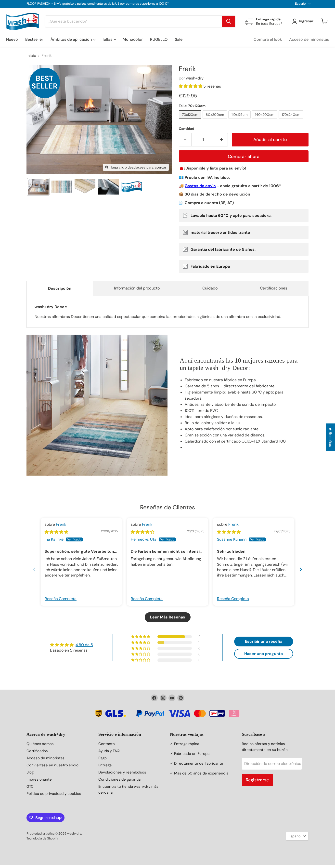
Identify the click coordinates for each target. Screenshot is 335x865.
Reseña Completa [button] (61, 598)
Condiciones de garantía (119, 779)
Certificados (37, 750)
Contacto (106, 743)
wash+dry (195, 78)
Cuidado (210, 288)
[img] (56, 532)
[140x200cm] (265, 119)
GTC (30, 786)
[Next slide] (301, 569)
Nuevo (12, 39)
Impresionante (39, 779)
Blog (30, 772)
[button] (38, 186)
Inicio (31, 55)
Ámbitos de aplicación (72, 39)
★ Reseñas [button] (330, 437)
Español (301, 3)
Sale (178, 39)
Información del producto (137, 288)
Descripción (59, 288)
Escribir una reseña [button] (263, 641)
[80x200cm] (215, 119)
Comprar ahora (243, 156)
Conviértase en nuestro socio (52, 765)
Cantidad (186, 129)
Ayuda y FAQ (109, 750)
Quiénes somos (40, 743)
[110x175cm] (240, 119)
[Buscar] (228, 21)
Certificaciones (273, 288)
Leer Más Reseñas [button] (167, 617)
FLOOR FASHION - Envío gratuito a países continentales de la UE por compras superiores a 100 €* (97, 4)
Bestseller (34, 39)
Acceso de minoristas (309, 39)
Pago (102, 758)
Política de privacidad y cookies (53, 793)
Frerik (61, 524)
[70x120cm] (191, 119)
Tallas (107, 39)
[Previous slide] (34, 569)
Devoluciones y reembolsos (122, 772)
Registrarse (257, 780)
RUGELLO (159, 39)
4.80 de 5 (84, 644)
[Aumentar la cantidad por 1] (221, 139)
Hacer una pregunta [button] (263, 653)
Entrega (105, 765)
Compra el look (268, 39)
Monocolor (133, 39)
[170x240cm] (292, 119)
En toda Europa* (269, 23)
